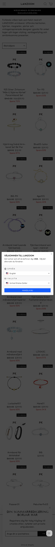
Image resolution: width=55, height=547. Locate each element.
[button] (27, 273)
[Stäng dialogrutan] (51, 253)
